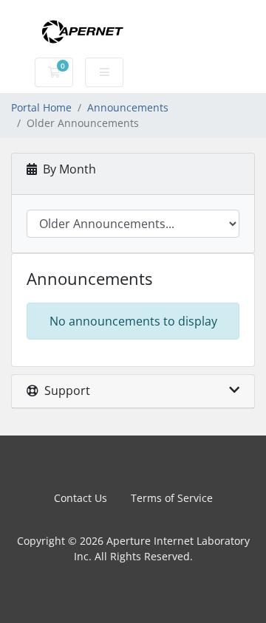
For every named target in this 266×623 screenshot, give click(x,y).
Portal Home (41, 107)
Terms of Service (172, 498)
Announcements (127, 107)
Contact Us (80, 498)
